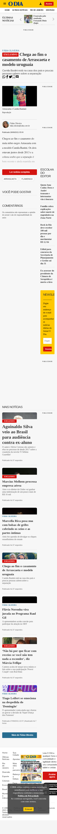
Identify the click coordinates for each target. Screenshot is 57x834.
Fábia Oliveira (10, 51)
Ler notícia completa (19, 172)
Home (7, 10)
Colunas (5, 781)
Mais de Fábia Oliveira (22, 735)
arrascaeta (10, 179)
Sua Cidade (16, 754)
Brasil (4, 789)
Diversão (50, 10)
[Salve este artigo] (13, 77)
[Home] (15, 5)
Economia (6, 785)
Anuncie (51, 808)
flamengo (27, 179)
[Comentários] (17, 77)
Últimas (8, 19)
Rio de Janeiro (36, 10)
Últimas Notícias (20, 10)
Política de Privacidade (28, 796)
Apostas (16, 759)
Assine (49, 4)
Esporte (5, 776)
